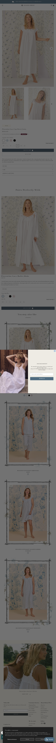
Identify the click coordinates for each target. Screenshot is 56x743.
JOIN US (42, 378)
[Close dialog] (54, 351)
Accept (27, 739)
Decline (42, 739)
